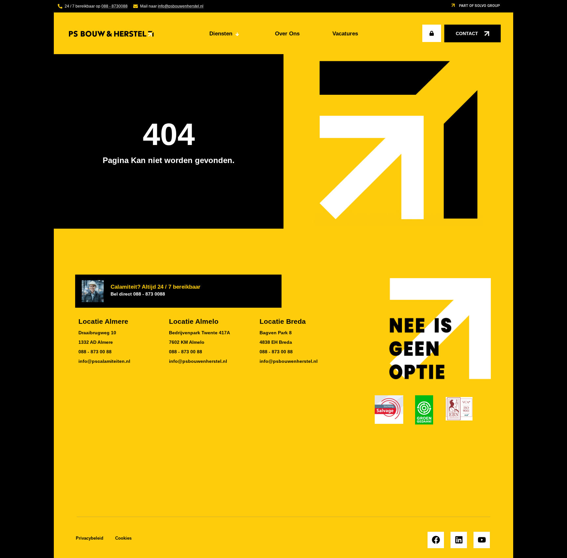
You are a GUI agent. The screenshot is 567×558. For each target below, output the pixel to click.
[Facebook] (436, 540)
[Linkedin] (459, 540)
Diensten (224, 33)
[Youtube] (481, 540)
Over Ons (287, 33)
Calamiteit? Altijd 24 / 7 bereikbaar (155, 290)
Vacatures (345, 33)
